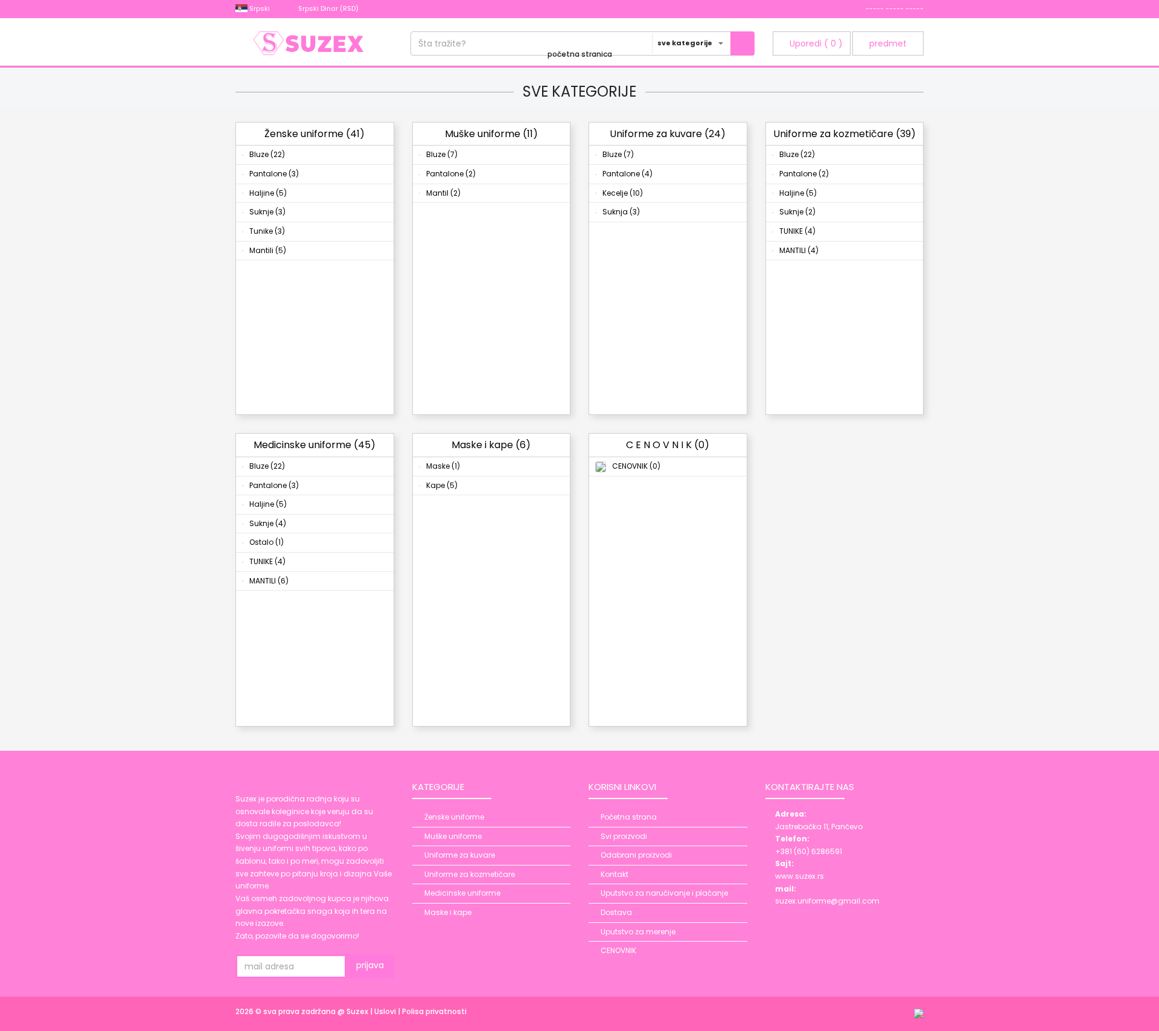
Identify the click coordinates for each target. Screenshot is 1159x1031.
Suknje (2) (797, 212)
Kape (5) (442, 485)
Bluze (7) (442, 154)
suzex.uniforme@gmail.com (827, 901)
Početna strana (629, 817)
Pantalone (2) (451, 174)
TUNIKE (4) (797, 231)
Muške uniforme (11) (491, 134)
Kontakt (614, 874)
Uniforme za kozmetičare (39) (844, 134)
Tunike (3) (267, 231)
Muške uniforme (453, 836)
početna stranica (580, 54)
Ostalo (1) (266, 542)
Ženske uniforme (454, 817)
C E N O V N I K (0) (667, 445)
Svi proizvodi (624, 836)
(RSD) (329, 8)
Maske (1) (443, 466)
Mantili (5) (267, 250)
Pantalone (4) (627, 174)
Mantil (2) (443, 193)
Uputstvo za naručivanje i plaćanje (664, 893)
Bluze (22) (267, 154)
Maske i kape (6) (491, 445)
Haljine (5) (268, 193)
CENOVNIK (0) (636, 466)
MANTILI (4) (799, 250)
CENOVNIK (618, 950)
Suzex (358, 1011)
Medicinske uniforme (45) (314, 445)
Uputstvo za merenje (638, 932)
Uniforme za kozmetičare (469, 874)
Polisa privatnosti (434, 1011)
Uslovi (386, 1011)
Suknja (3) (621, 212)
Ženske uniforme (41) (314, 134)
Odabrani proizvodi (636, 855)
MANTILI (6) (269, 581)
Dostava (616, 912)
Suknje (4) (267, 523)
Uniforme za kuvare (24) (668, 134)
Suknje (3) (267, 212)
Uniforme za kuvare (459, 855)
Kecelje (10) (622, 193)
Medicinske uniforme (462, 893)
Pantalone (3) (274, 174)
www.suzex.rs (799, 876)
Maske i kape (447, 912)
